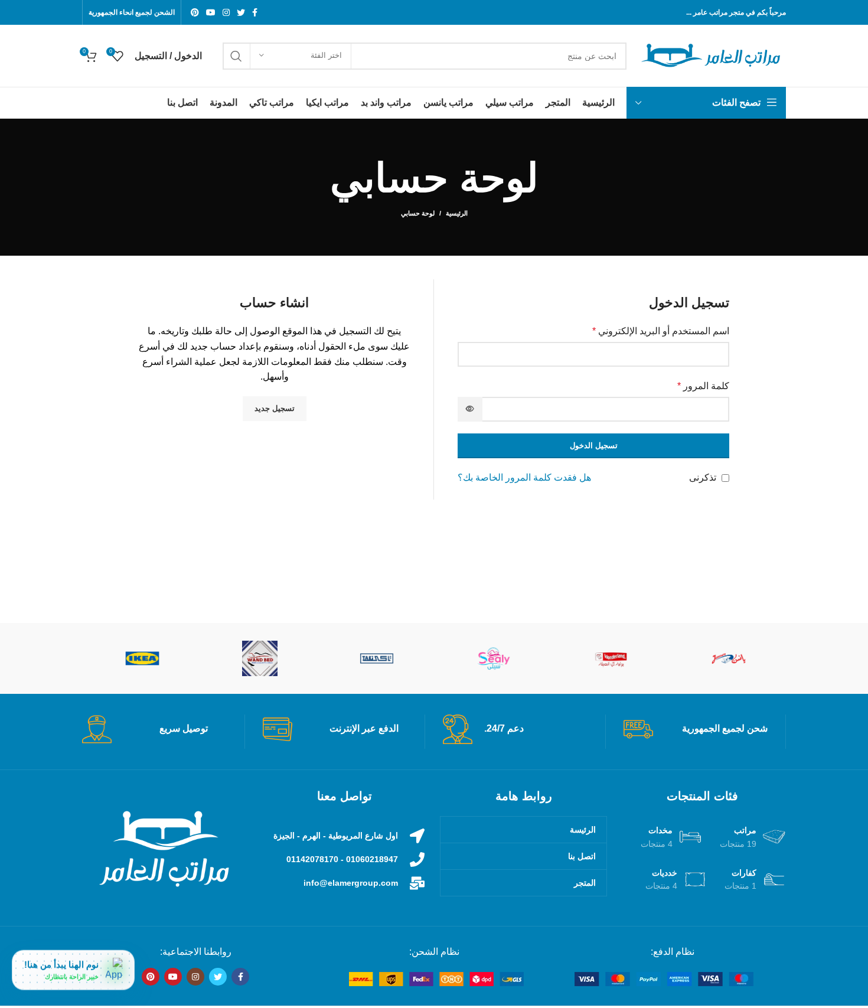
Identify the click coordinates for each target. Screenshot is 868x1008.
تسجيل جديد (274, 408)
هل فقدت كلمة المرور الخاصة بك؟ (524, 477)
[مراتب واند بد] (260, 658)
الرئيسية (457, 213)
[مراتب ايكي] (142, 658)
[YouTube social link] (211, 12)
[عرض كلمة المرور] (470, 409)
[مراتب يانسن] (729, 658)
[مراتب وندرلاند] (611, 658)
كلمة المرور (703, 386)
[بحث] (236, 56)
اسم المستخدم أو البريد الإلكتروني (660, 331)
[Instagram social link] (226, 12)
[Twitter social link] (241, 12)
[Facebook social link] (255, 12)
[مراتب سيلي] (494, 658)
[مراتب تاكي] (377, 658)
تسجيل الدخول (594, 445)
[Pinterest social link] (195, 12)
